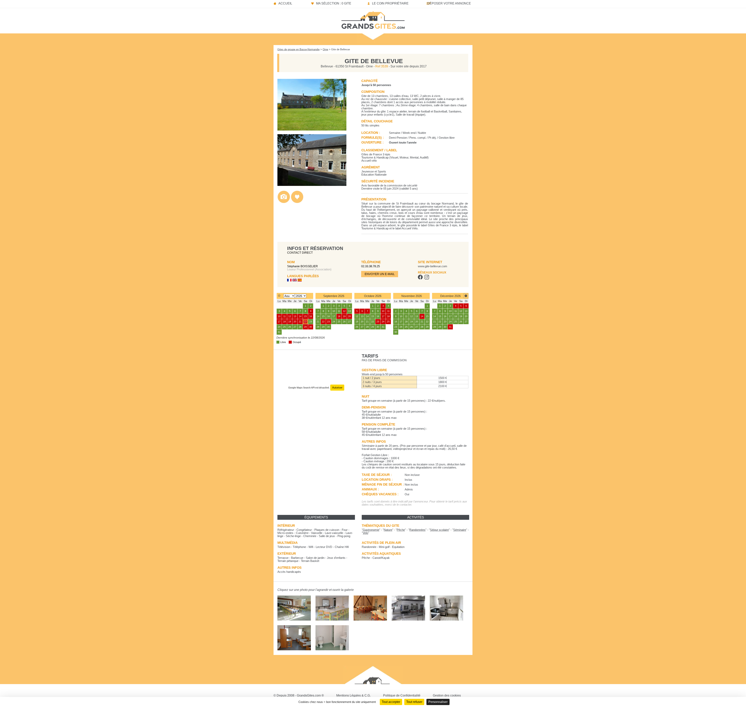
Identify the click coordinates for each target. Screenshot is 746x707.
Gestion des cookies (447, 695)
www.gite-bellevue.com (432, 266)
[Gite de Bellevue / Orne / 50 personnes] (311, 129)
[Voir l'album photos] (283, 202)
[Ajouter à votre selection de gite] (297, 202)
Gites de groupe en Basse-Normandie (298, 49)
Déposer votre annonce (449, 3)
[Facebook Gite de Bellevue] (420, 278)
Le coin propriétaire (390, 3)
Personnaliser (438, 702)
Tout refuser (414, 702)
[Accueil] (373, 19)
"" (371, 529)
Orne (325, 49)
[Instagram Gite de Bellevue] (426, 278)
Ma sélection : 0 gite (333, 3)
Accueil (285, 3)
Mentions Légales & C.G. (353, 695)
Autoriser (337, 387)
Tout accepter (391, 702)
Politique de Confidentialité (401, 695)
